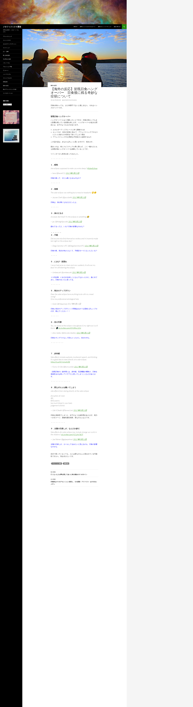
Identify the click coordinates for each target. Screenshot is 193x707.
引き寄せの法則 (7, 59)
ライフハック (6, 47)
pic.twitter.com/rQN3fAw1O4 (69, 328)
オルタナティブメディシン (9, 44)
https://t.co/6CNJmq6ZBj (60, 362)
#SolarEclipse (92, 168)
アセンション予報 (7, 66)
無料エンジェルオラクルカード (87, 26)
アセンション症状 (56, 463)
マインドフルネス (7, 78)
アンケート (6, 70)
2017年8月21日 (79, 197)
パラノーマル (6, 63)
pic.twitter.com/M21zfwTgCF (72, 434)
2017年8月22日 (72, 173)
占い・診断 (6, 51)
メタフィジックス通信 (12, 27)
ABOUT (75, 26)
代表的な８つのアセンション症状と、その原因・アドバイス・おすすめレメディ (74, 481)
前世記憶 (5, 81)
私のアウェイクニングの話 (9, 89)
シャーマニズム (7, 74)
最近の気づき (117, 26)
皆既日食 (66, 463)
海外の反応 (54, 85)
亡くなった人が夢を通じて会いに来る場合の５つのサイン (69, 473)
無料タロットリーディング (104, 26)
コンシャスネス (7, 40)
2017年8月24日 (79, 272)
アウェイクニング (7, 36)
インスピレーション (8, 93)
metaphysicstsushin (70, 100)
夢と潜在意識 (6, 55)
